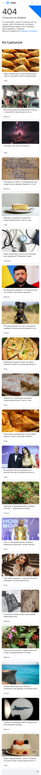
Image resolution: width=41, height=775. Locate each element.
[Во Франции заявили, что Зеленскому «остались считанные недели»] (20, 282)
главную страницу (29, 31)
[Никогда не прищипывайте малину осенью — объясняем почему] (20, 498)
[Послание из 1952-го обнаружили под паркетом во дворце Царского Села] (20, 174)
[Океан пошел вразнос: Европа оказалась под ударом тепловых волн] (20, 679)
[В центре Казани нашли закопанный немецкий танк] (20, 607)
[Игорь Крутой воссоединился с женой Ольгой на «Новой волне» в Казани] (20, 462)
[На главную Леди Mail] (12, 3)
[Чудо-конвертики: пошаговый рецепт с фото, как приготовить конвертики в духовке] (20, 66)
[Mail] (7, 3)
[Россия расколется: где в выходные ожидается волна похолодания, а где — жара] (20, 318)
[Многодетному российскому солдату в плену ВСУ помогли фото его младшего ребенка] (20, 102)
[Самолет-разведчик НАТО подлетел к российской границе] (20, 715)
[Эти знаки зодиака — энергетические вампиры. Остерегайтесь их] (20, 571)
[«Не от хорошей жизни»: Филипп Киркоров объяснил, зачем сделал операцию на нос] (20, 534)
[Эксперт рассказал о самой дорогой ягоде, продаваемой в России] (20, 643)
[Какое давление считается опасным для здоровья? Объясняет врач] (20, 246)
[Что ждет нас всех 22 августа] (20, 138)
